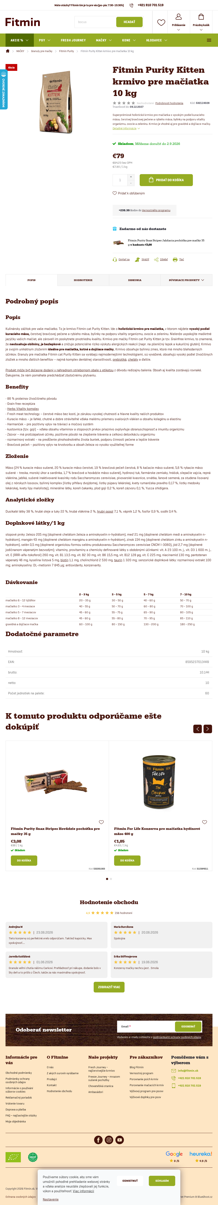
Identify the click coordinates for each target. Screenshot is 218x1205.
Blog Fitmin (136, 1067)
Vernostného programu (156, 210)
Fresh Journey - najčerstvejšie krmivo (101, 1068)
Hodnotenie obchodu (109, 902)
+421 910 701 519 (189, 1078)
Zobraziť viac (109, 987)
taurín (118, 560)
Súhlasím (162, 1181)
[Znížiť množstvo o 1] (130, 183)
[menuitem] (20, 40)
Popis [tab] (31, 280)
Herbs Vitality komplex (23, 409)
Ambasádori (95, 1092)
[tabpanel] (57, 806)
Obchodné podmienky (19, 1072)
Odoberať (188, 1026)
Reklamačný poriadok (19, 1097)
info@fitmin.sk (188, 1070)
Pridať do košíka (170, 180)
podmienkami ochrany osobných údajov (177, 1037)
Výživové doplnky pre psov (145, 1097)
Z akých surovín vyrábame (63, 1073)
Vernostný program (141, 1073)
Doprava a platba (16, 1109)
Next (208, 729)
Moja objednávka (16, 1121)
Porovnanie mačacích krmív (147, 1085)
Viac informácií (83, 1191)
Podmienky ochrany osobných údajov (18, 1080)
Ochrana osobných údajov (21, 1196)
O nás (50, 1067)
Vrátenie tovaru (15, 1103)
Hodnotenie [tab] (83, 280)
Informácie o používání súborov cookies (19, 1089)
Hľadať (129, 22)
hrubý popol (105, 511)
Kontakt (52, 1085)
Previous (197, 729)
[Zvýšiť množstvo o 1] (130, 177)
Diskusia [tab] (134, 280)
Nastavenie (51, 1199)
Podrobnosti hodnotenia (169, 103)
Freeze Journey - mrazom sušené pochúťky (104, 1078)
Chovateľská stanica (100, 1086)
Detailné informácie (124, 128)
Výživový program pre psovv (146, 1091)
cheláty (133, 359)
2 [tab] (111, 879)
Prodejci (52, 1079)
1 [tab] (107, 879)
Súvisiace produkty (184, 280)
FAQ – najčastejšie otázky (21, 1115)
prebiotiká (119, 359)
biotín (64, 560)
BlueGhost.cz (205, 1196)
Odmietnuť (130, 1181)
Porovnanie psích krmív (144, 1079)
